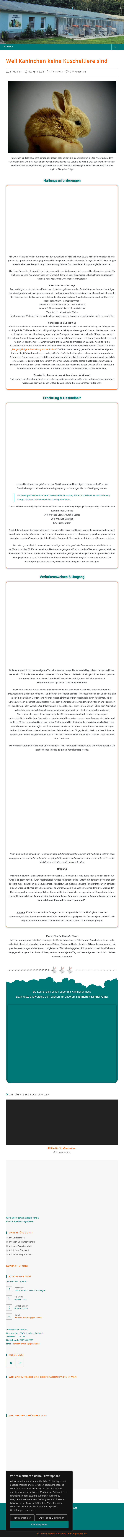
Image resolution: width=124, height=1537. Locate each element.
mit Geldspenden (17, 1237)
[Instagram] (20, 1363)
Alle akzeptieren (39, 1524)
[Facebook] (11, 1363)
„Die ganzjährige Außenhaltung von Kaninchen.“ (34, 349)
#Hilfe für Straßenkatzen (62, 1148)
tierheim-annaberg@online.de (28, 1317)
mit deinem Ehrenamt (19, 1250)
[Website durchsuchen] (115, 47)
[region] (39, 1501)
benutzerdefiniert (22, 1517)
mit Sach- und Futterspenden (22, 1241)
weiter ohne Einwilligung (51, 1517)
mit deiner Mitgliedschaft (20, 1254)
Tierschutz (57, 71)
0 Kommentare (78, 71)
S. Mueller (15, 71)
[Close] (69, 1473)
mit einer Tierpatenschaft (20, 1246)
